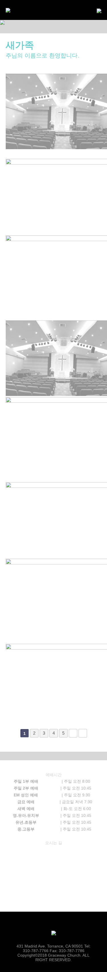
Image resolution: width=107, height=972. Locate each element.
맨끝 (82, 733)
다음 (73, 733)
